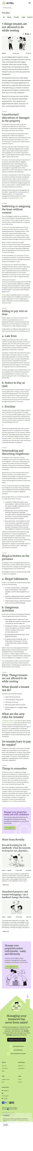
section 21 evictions (7, 723)
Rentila (4, 295)
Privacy (4, 1121)
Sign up (11, 801)
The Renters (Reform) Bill (9, 721)
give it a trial (19, 198)
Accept (5, 1125)
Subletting (5, 227)
